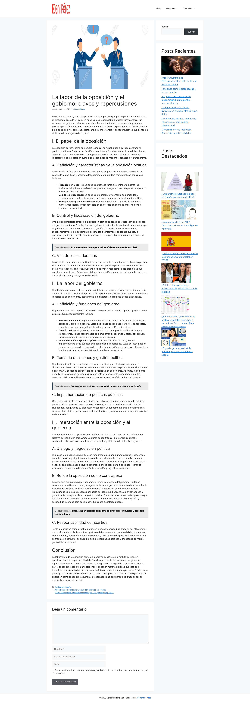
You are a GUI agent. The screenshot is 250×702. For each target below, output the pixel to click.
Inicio (158, 8)
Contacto (188, 8)
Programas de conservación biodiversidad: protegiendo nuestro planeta (176, 99)
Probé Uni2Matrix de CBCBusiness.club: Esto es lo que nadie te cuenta (178, 81)
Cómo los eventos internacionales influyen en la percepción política (84, 593)
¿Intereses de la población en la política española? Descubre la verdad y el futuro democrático (178, 320)
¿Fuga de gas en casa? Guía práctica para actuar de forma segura (177, 351)
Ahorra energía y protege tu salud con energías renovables (80, 590)
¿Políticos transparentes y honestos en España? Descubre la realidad (179, 288)
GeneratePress (144, 698)
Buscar (165, 26)
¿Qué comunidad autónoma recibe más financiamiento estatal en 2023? (179, 256)
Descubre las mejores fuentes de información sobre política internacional (178, 122)
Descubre (170, 8)
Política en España (63, 587)
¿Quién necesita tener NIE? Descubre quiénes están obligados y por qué (179, 225)
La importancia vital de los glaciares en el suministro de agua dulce (179, 111)
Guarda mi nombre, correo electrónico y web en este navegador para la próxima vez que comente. (101, 672)
